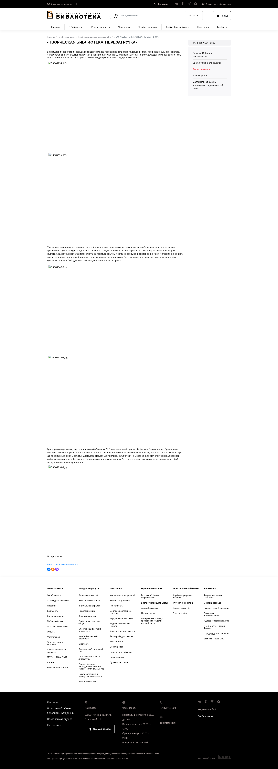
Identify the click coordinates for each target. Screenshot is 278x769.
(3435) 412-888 (168, 707)
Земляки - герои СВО (214, 638)
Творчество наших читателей (213, 596)
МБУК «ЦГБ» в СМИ (57, 657)
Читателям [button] (124, 27)
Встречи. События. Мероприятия (202, 55)
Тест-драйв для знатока (121, 636)
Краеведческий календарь (217, 608)
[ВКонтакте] (49, 569)
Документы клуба (181, 608)
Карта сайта (54, 725)
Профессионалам (66, 37)
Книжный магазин (87, 616)
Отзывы (51, 631)
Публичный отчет (55, 621)
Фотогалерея (53, 637)
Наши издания (200, 75)
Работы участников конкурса (62, 564)
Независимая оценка (57, 667)
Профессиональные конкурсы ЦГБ (94, 37)
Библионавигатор (87, 681)
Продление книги (86, 611)
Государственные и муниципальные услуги (90, 675)
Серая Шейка (116, 647)
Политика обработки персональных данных (60, 710)
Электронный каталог (89, 600)
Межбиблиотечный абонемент (87, 637)
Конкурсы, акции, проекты (122, 631)
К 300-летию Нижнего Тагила (214, 627)
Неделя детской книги (120, 652)
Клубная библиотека (183, 603)
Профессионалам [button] (147, 27)
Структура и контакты (58, 600)
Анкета (50, 662)
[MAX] (57, 569)
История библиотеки (57, 626)
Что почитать (116, 605)
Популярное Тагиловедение (211, 614)
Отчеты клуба (180, 613)
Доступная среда (55, 616)
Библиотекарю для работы (207, 62)
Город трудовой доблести (216, 633)
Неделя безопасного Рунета (120, 624)
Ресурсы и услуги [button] (100, 27)
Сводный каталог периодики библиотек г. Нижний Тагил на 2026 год (91, 666)
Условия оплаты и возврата (56, 643)
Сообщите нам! (206, 716)
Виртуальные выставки (121, 618)
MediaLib (222, 27)
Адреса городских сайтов (216, 620)
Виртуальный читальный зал (90, 650)
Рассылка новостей (88, 595)
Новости (51, 605)
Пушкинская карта (119, 662)
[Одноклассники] (53, 569)
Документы (52, 611)
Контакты (52, 702)
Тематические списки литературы (89, 657)
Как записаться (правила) (122, 595)
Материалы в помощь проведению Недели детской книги (208, 85)
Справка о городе (212, 603)
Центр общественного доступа (120, 612)
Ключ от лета (116, 641)
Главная (55, 27)
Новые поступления (120, 600)
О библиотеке (54, 595)
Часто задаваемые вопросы (56, 650)
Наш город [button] (203, 27)
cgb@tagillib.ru (167, 722)
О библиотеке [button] (76, 27)
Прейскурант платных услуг (89, 622)
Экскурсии (83, 644)
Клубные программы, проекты (183, 596)
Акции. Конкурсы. (202, 69)
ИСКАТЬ (194, 15)
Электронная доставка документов (89, 630)
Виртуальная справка (89, 605)
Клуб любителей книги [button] (177, 27)
